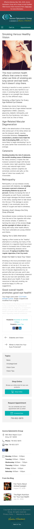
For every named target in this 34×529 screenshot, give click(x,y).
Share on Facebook (14, 328)
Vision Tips (20, 324)
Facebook (3, 450)
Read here (28, 6)
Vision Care (10, 367)
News (8, 360)
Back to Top (17, 524)
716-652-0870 (13, 441)
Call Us (11, 27)
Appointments (26, 27)
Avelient (27, 514)
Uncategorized (11, 364)
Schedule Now (18, 413)
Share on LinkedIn (20, 328)
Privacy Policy (8, 514)
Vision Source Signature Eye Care (17, 519)
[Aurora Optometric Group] (17, 18)
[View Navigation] (3, 27)
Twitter (6, 450)
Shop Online (18, 392)
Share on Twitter (17, 328)
